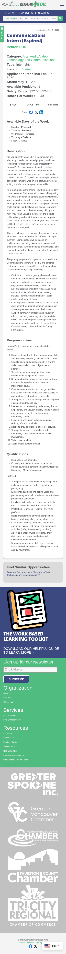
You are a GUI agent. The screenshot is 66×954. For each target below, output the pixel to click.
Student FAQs (9, 746)
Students (10, 13)
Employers (26, 13)
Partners (7, 697)
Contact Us (8, 702)
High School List (10, 751)
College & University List (14, 755)
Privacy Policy (42, 943)
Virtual (26, 69)
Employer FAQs (10, 742)
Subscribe (16, 679)
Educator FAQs (10, 738)
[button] (62, 5)
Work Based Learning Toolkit (15, 760)
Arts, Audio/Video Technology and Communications (31, 58)
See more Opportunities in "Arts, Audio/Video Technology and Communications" (29, 573)
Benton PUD (16, 47)
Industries (7, 733)
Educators (42, 13)
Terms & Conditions (26, 943)
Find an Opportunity (11, 720)
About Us (7, 693)
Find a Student (9, 715)
